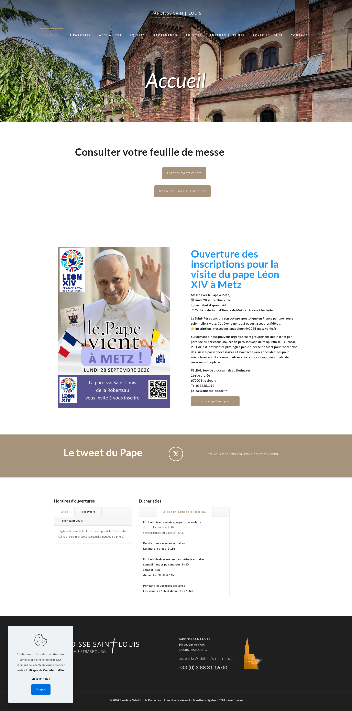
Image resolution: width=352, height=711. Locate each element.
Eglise (64, 511)
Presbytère (88, 511)
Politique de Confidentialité (45, 670)
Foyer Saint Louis (71, 520)
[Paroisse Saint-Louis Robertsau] (176, 14)
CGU (222, 700)
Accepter (40, 689)
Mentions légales (204, 700)
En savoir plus (41, 678)
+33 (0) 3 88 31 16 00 (202, 667)
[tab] (64, 511)
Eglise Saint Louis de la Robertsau (184, 511)
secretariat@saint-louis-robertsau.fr (205, 658)
